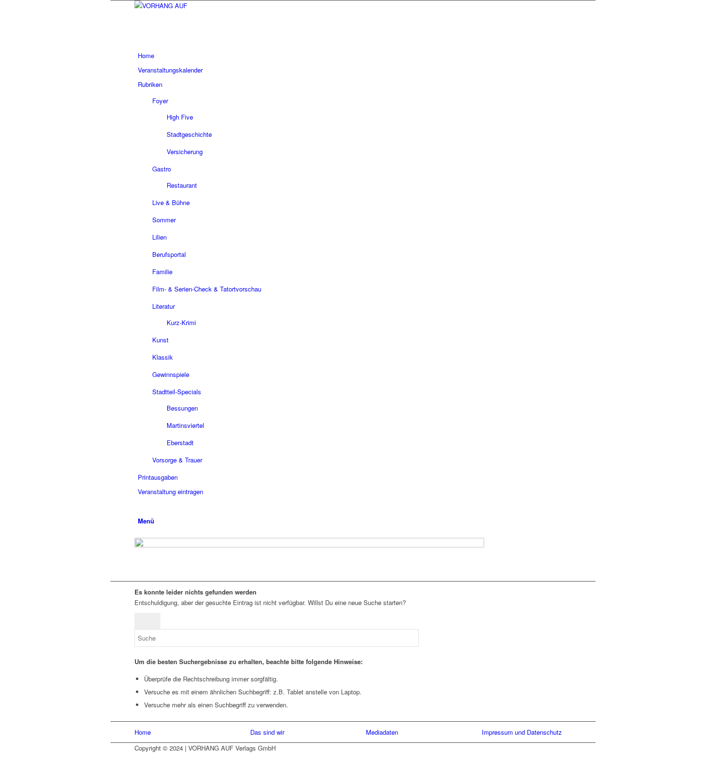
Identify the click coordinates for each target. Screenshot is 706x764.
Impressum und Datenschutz (522, 732)
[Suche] (140, 505)
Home (142, 732)
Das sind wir (267, 732)
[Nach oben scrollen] (112, 758)
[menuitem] (351, 56)
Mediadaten (382, 732)
